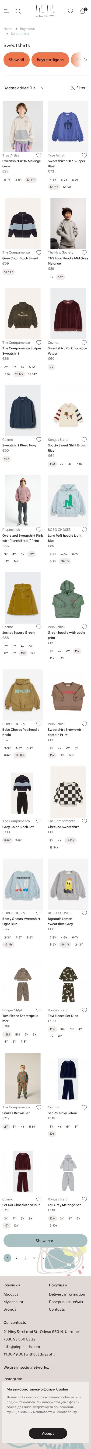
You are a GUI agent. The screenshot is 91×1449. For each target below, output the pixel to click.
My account (13, 1301)
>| (43, 1258)
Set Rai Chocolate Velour (21, 1205)
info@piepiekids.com (22, 1346)
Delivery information (67, 1294)
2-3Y (53, 554)
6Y (51, 277)
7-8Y (7, 374)
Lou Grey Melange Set (64, 1205)
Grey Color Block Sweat (20, 258)
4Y (22, 367)
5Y (31, 646)
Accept (48, 1433)
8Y (14, 653)
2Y (6, 367)
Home (8, 29)
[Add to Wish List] (39, 155)
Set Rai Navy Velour (62, 1113)
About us (11, 1294)
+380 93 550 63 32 (19, 1339)
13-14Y (32, 374)
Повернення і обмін (66, 1301)
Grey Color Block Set (18, 827)
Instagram (13, 1378)
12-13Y (67, 186)
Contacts (57, 1309)
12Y (6, 561)
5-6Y (32, 367)
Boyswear (27, 29)
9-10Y (54, 1225)
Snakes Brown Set (16, 1113)
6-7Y (7, 179)
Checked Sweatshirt (63, 827)
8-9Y (18, 179)
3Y (14, 367)
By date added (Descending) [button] (25, 88)
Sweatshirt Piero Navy (19, 445)
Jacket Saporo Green (18, 632)
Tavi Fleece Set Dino (63, 1016)
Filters (82, 87)
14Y (16, 561)
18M (17, 1034)
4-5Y (53, 179)
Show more (46, 1240)
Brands (10, 1309)
